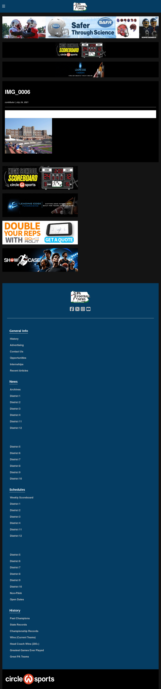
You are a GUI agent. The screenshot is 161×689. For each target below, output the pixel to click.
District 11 (16, 421)
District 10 (16, 478)
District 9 (15, 472)
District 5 (15, 446)
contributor (9, 102)
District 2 (15, 402)
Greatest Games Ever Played (27, 650)
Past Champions (20, 618)
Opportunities (18, 358)
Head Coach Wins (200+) (24, 644)
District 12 (16, 428)
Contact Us (16, 351)
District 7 (15, 459)
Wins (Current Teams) (23, 637)
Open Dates (17, 599)
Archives (15, 389)
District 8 (15, 466)
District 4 (15, 415)
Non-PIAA (16, 593)
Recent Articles (19, 370)
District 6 (15, 453)
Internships (16, 364)
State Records (18, 624)
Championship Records (24, 631)
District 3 (15, 408)
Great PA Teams (19, 656)
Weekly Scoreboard (21, 497)
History (14, 338)
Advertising (17, 345)
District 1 (15, 396)
